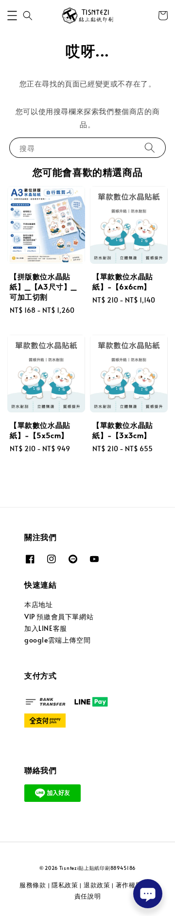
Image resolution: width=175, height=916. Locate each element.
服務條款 (32, 885)
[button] (12, 15)
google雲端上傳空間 (57, 640)
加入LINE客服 (45, 628)
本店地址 (38, 604)
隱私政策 (65, 885)
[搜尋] (149, 147)
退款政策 (97, 885)
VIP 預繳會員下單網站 (58, 616)
